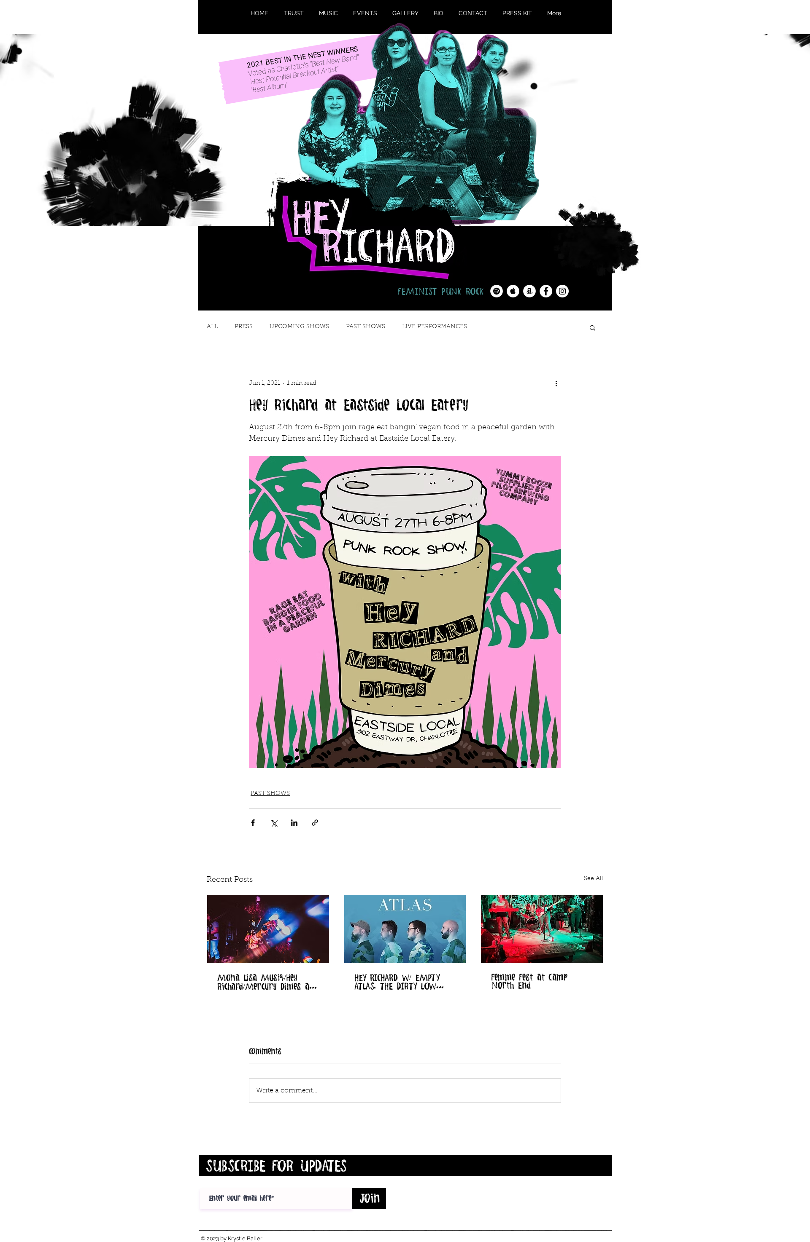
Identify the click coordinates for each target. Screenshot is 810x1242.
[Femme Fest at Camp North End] (542, 929)
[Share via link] (315, 823)
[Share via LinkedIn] (294, 823)
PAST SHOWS (365, 327)
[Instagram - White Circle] (562, 291)
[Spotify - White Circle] (496, 291)
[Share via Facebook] (253, 823)
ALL (212, 327)
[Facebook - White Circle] (546, 291)
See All (593, 879)
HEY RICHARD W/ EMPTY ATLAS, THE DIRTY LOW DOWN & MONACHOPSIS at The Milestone (403, 982)
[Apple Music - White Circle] (513, 291)
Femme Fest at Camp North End (529, 981)
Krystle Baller (245, 1238)
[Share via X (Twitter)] (274, 823)
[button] (593, 327)
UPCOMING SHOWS (299, 327)
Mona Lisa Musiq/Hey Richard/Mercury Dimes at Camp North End (265, 982)
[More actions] (556, 383)
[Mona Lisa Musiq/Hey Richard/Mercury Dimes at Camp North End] (268, 929)
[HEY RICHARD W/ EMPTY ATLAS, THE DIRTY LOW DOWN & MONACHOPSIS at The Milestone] (405, 929)
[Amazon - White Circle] (529, 291)
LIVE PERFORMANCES (434, 327)
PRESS (244, 327)
